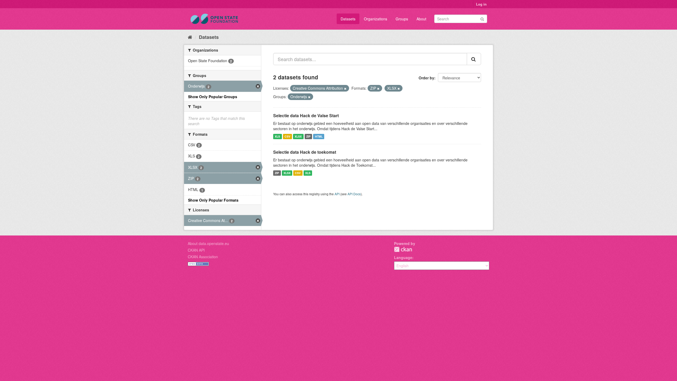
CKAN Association (203, 256)
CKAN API (196, 250)
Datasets (348, 18)
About (421, 18)
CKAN (403, 249)
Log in (481, 4)
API (337, 194)
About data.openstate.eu (208, 243)
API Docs (354, 194)
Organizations (375, 18)
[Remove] (345, 88)
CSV (287, 136)
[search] (474, 59)
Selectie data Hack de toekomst (304, 152)
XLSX (298, 136)
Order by (426, 77)
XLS (277, 136)
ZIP (308, 136)
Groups (402, 18)
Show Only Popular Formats (213, 200)
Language (403, 257)
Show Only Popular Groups (212, 96)
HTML (319, 136)
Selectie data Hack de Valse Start (306, 115)
